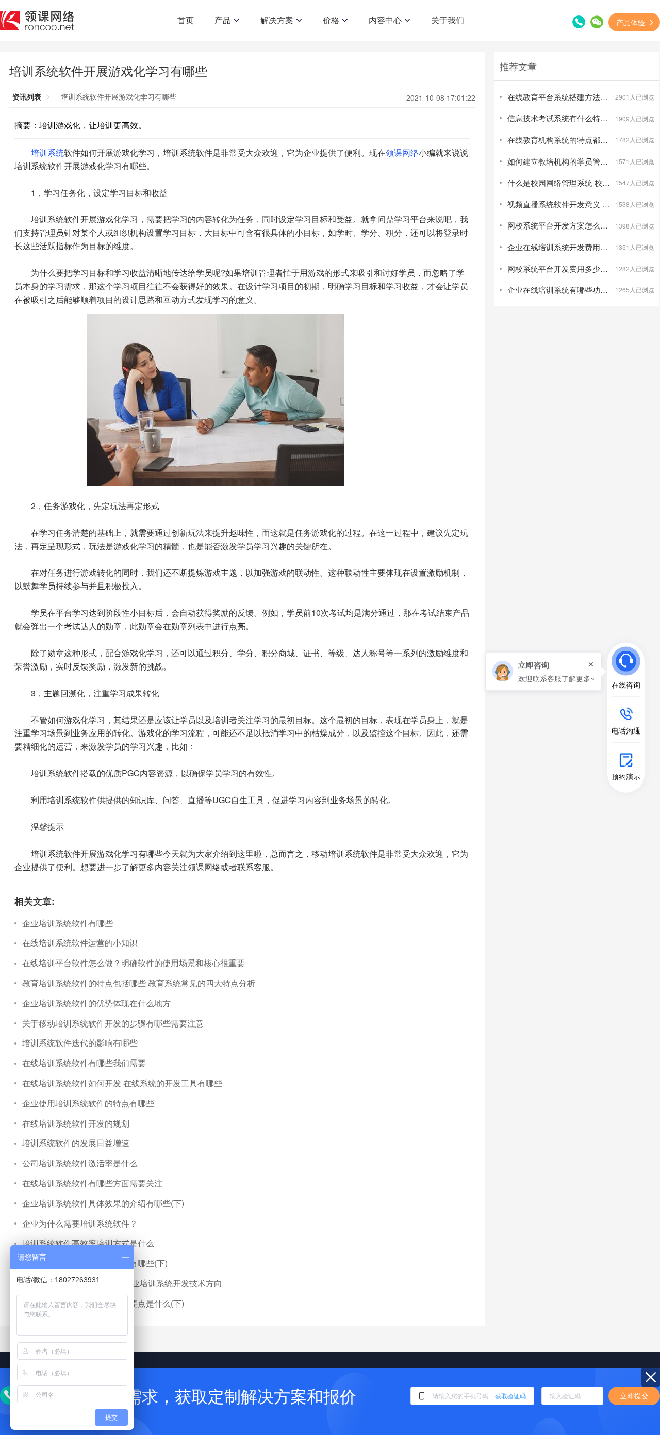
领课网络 (402, 152)
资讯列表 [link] (26, 96)
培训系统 (47, 152)
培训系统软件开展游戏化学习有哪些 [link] (118, 96)
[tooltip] (543, 671)
